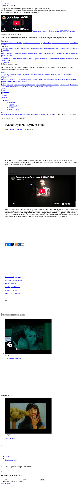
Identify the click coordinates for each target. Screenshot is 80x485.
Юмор (18, 81)
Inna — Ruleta (5, 43)
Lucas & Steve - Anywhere (13, 359)
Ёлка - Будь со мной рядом (13, 280)
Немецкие (13, 86)
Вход (2, 112)
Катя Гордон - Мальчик (12, 287)
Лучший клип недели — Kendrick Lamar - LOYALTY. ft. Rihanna (53, 31)
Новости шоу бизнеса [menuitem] (16, 109)
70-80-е (19, 79)
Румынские (29, 86)
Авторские (42, 79)
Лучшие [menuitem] (11, 107)
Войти (42, 479)
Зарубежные (5, 92)
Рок (18, 74)
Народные (65, 79)
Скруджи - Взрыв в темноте (61, 48)
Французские (54, 85)
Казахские (24, 85)
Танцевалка (12, 79)
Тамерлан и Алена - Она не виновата (26, 53)
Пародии (24, 81)
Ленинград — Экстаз (47, 59)
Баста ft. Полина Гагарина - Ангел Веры (38, 48)
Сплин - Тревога (59, 59)
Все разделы (5, 62)
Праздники (34, 79)
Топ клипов (5, 3)
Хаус (58, 74)
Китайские (39, 85)
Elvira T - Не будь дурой (12, 277)
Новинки (4, 95)
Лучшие (3, 90)
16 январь (19, 129)
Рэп (9, 74)
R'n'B (22, 74)
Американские (64, 85)
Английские (74, 85)
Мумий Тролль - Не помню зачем (12, 59)
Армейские (72, 79)
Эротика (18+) (11, 81)
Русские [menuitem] (11, 104)
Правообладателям (11, 460)
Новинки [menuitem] (12, 102)
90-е (23, 79)
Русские (3, 85)
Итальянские (5, 86)
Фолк (39, 74)
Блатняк (3, 81)
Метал (62, 74)
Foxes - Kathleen (10, 438)
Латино (54, 79)
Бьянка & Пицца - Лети (46, 53)
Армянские (37, 86)
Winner (12, 129)
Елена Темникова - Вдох (34, 43)
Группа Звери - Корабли (31, 59)
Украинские (21, 86)
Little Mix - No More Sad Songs (65, 53)
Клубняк (53, 74)
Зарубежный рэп (6, 76)
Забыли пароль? (6, 483)
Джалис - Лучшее (10, 283)
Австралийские (46, 86)
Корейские (31, 85)
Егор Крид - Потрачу (8, 48)
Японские (46, 85)
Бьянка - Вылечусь (7, 53)
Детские (28, 79)
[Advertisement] (42, 146)
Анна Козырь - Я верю (12, 293)
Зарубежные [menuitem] (13, 106)
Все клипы (4, 74)
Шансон (27, 74)
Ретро (59, 79)
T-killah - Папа (20, 48)
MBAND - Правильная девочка (53, 43)
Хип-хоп (14, 74)
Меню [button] (7, 100)
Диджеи (49, 79)
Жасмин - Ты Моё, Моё (18, 43)
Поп (43, 74)
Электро (47, 74)
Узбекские (10, 85)
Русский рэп (69, 74)
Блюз (35, 74)
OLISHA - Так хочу (11, 290)
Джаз (31, 74)
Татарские (17, 85)
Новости (4, 88)
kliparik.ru (4, 97)
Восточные (4, 79)
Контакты (8, 456)
